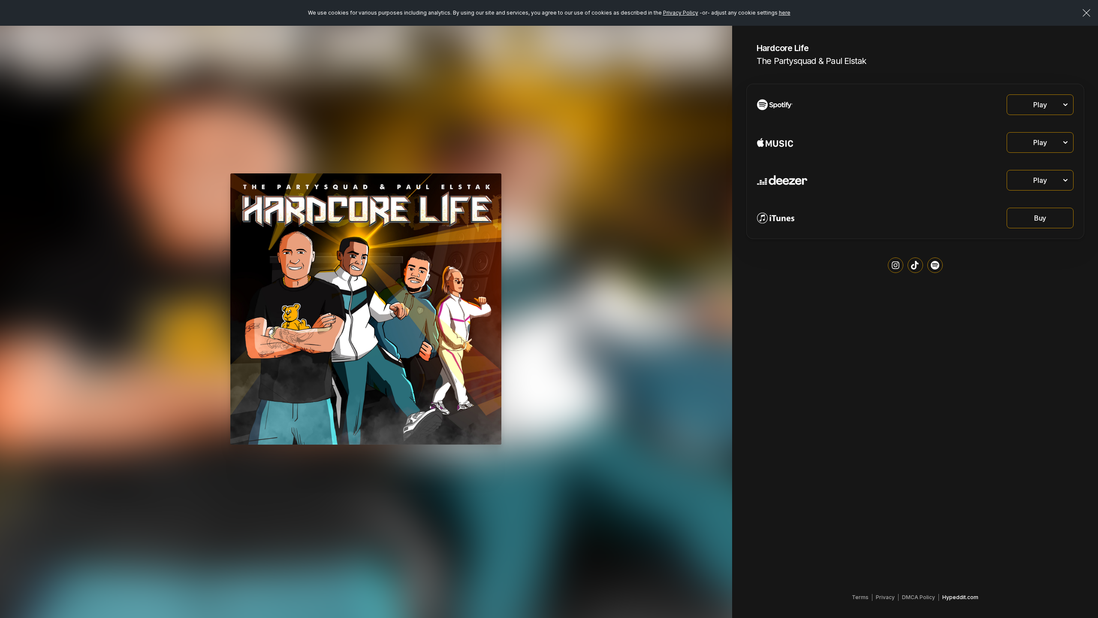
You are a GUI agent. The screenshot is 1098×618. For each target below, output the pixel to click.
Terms (860, 597)
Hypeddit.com (960, 597)
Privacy (885, 597)
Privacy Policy (680, 12)
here (784, 12)
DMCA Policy (918, 597)
